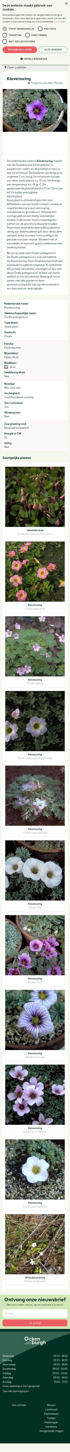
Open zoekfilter (17, 67)
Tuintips (51, 1418)
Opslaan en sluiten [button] (20, 49)
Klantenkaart (51, 1414)
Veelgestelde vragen (51, 1431)
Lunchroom (51, 1409)
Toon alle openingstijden (16, 1391)
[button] (35, 59)
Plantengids (51, 1422)
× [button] (66, 3)
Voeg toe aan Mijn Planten (47, 83)
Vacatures (51, 1427)
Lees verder (60, 21)
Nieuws (51, 1405)
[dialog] (35, 32)
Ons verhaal (19, 1405)
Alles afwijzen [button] (53, 49)
